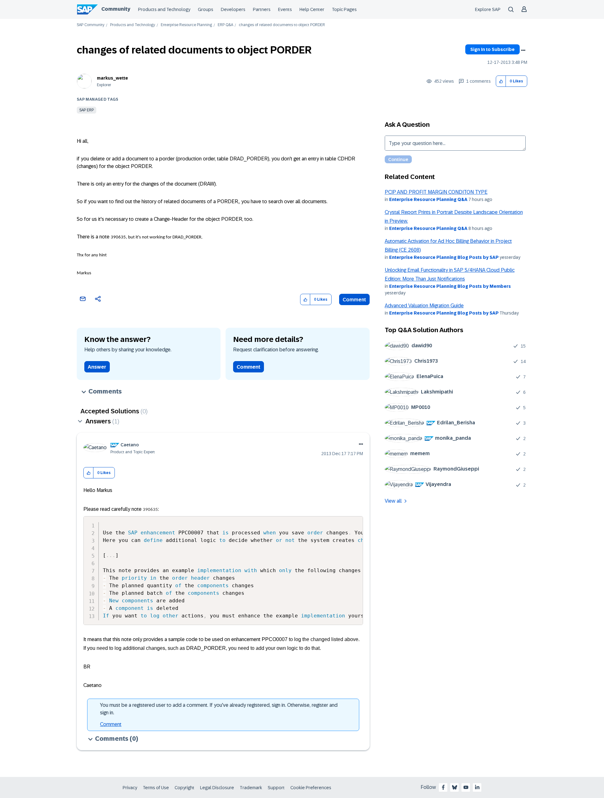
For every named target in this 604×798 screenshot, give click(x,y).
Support (276, 787)
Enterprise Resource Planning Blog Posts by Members (450, 286)
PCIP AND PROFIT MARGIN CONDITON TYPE (436, 192)
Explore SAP (488, 9)
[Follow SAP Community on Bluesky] (454, 787)
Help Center (311, 9)
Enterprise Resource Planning (186, 25)
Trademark (251, 787)
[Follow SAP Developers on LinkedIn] (477, 787)
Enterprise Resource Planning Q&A (428, 199)
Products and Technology (164, 9)
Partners (262, 9)
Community (115, 9)
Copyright (184, 787)
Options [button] (523, 50)
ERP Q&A (225, 25)
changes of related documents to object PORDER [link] (282, 25)
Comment (354, 299)
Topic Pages (344, 9)
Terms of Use (156, 787)
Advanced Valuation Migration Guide (424, 305)
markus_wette (112, 78)
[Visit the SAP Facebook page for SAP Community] (443, 787)
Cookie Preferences (310, 787)
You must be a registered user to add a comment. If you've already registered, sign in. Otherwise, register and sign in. (219, 708)
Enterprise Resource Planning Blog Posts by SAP (444, 257)
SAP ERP (86, 110)
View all (393, 501)
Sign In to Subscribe (492, 49)
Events (285, 9)
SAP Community (90, 25)
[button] (501, 81)
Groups (205, 9)
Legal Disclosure (217, 787)
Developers (233, 9)
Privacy (130, 787)
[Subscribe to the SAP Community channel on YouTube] (465, 787)
